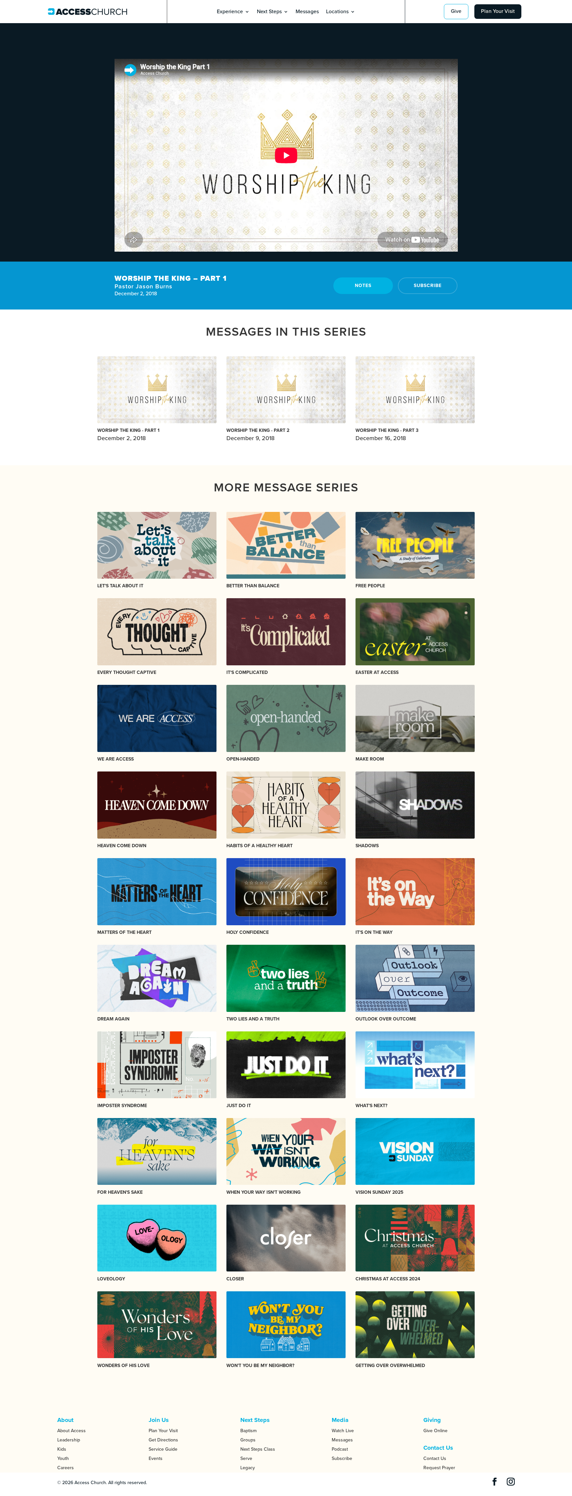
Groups (248, 1440)
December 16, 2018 (387, 435)
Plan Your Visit (498, 11)
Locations (337, 12)
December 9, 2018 (257, 435)
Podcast (340, 1449)
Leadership (68, 1440)
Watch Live (343, 1431)
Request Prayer (439, 1468)
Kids (61, 1449)
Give (456, 11)
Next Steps (269, 12)
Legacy (247, 1468)
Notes (363, 285)
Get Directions (163, 1440)
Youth (63, 1458)
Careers (65, 1468)
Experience (230, 12)
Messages (307, 12)
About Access (71, 1431)
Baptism (248, 1431)
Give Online (435, 1431)
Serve (246, 1458)
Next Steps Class (257, 1449)
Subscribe (428, 285)
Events (156, 1458)
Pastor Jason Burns (143, 286)
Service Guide (163, 1449)
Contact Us (434, 1458)
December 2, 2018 (128, 435)
